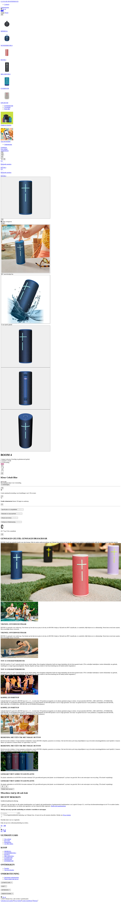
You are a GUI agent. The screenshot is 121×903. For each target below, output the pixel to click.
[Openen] (4, 159)
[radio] (1, 481)
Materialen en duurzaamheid (8, 513)
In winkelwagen (5, 484)
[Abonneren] (18, 813)
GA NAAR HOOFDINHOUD (9, 1)
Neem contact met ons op (11, 879)
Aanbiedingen (5, 150)
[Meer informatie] (2, 534)
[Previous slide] (2, 786)
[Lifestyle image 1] (25, 248)
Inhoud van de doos (6, 518)
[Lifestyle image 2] (25, 299)
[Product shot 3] (25, 388)
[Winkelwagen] (2, 159)
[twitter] (3, 826)
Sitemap (35, 900)
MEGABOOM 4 (9, 856)
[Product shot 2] (25, 346)
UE (2, 161)
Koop (2, 12)
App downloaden (9, 870)
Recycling (7, 840)
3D (3, 223)
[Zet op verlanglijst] (2, 220)
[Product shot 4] (25, 430)
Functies (6, 868)
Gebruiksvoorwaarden (7, 900)
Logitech (6, 4)
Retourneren (7, 842)
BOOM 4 (3, 167)
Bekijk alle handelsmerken (58, 806)
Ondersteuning (5, 7)
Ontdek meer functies (6, 789)
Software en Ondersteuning (8, 522)
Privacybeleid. (67, 815)
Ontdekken (4, 147)
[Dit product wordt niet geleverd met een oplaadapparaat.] (2, 473)
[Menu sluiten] (2, 15)
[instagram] (1, 826)
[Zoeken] (2, 153)
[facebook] (5, 826)
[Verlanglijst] (2, 155)
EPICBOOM (8, 859)
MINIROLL (7, 851)
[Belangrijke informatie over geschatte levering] (2, 496)
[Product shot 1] (25, 198)
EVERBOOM (8, 857)
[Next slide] (6, 786)
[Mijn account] (2, 157)
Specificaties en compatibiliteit (9, 509)
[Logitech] (2, 11)
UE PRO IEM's (8, 844)
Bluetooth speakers (6, 164)
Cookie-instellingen (27, 900)
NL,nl (4, 9)
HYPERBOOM (8, 861)
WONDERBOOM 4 (10, 853)
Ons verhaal (4, 149)
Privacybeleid (17, 900)
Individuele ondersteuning (11, 877)
